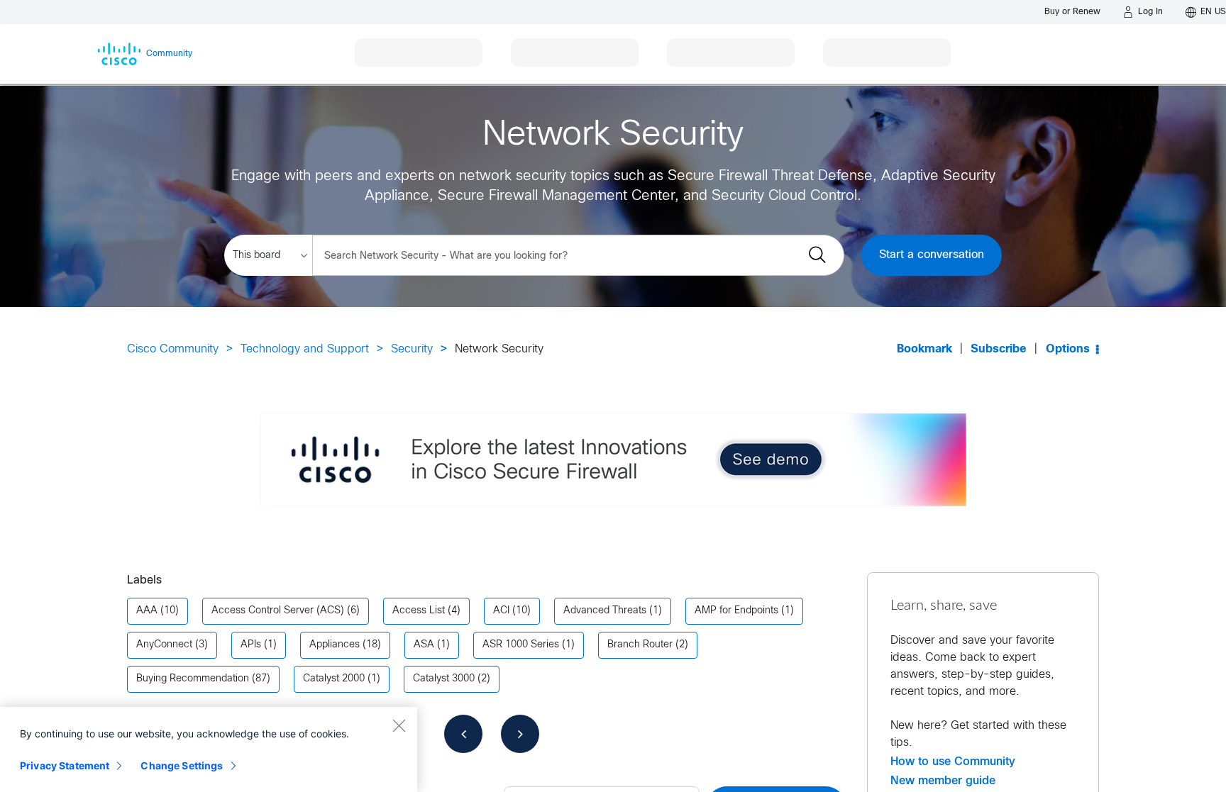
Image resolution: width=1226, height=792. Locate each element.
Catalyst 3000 (444, 679)
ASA (424, 644)
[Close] (399, 725)
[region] (208, 749)
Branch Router (640, 644)
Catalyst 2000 (334, 679)
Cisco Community (173, 349)
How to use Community (952, 761)
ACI (501, 610)
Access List (418, 610)
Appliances (334, 644)
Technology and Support (305, 349)
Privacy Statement (64, 765)
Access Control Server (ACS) (277, 610)
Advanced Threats (604, 610)
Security (412, 349)
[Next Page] (520, 734)
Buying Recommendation (192, 679)
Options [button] (1068, 349)
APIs (251, 644)
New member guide (942, 780)
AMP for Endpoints (736, 610)
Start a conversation (931, 255)
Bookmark (924, 349)
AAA (147, 610)
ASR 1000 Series (520, 644)
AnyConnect (164, 644)
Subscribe (999, 349)
